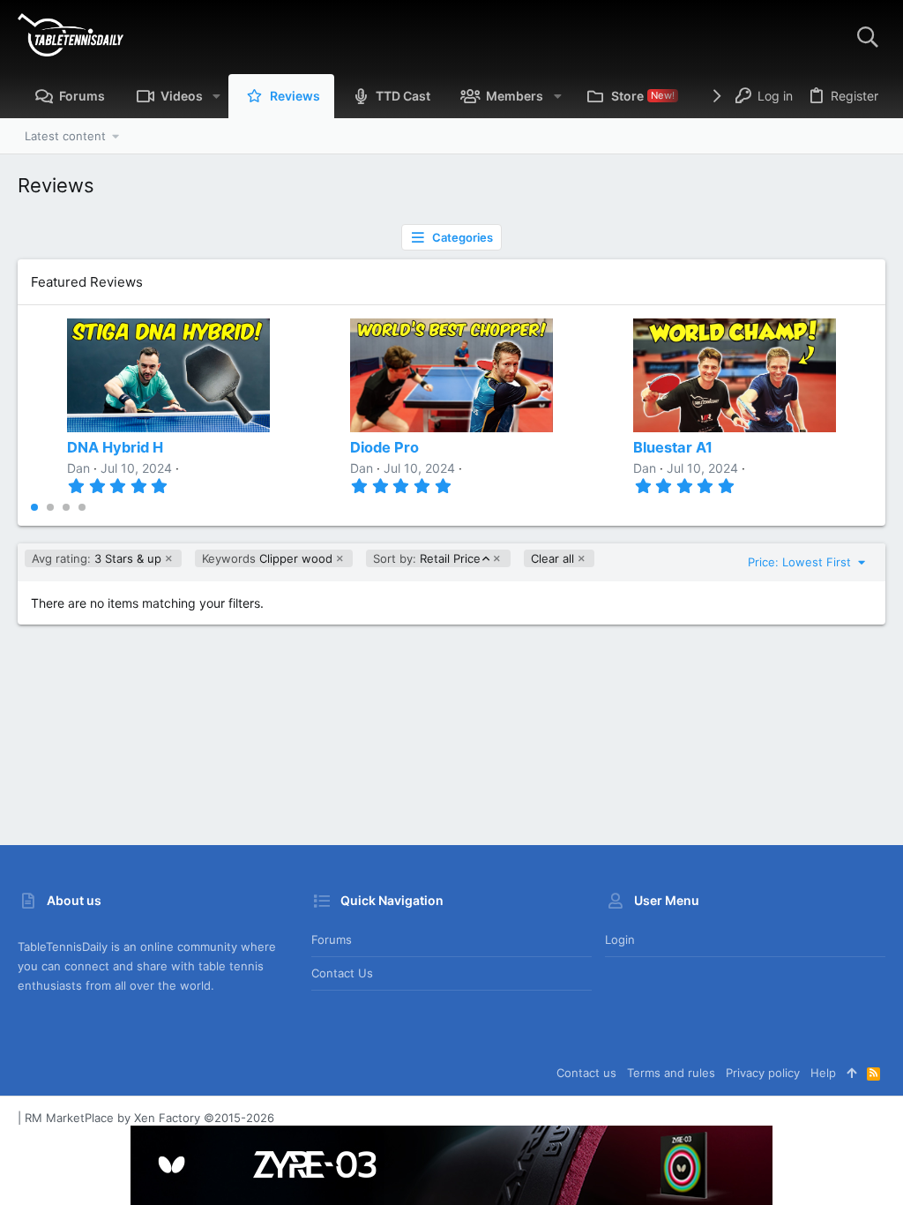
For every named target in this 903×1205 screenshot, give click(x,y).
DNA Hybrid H (115, 447)
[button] (216, 96)
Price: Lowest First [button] (801, 562)
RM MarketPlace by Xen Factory (149, 1118)
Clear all (552, 558)
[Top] (851, 1072)
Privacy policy (763, 1073)
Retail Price (426, 558)
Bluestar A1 (673, 447)
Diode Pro (384, 447)
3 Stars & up (96, 558)
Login (620, 939)
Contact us (342, 973)
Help (823, 1073)
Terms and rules (671, 1073)
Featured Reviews (87, 281)
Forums (331, 939)
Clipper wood (267, 558)
